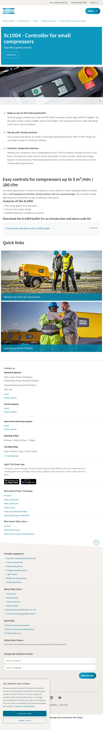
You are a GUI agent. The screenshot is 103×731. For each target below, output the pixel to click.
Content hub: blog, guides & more (21, 613)
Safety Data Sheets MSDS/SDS (17, 515)
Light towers (12, 574)
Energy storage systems (17, 570)
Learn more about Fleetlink (18, 348)
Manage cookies (25, 720)
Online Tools (9, 507)
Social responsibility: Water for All (21, 609)
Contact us (11, 54)
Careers (7, 526)
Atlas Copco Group (12, 530)
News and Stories (11, 503)
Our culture (11, 593)
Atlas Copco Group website (18, 625)
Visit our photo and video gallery (20, 629)
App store (11, 481)
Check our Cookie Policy (24, 706)
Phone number (10, 397)
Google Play (28, 481)
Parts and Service (11, 499)
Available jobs (12, 597)
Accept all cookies (25, 713)
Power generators (14, 582)
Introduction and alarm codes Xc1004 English (28, 228)
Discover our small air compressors (22, 296)
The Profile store (14, 633)
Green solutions (13, 601)
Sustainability (12, 605)
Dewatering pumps (15, 566)
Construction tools (15, 562)
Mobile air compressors (17, 578)
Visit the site (87, 675)
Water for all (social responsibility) (19, 534)
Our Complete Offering (58, 2)
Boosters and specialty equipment (21, 558)
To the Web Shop (11, 456)
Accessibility (51, 704)
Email (6, 394)
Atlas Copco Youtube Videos (16, 511)
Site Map (63, 704)
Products (8, 495)
